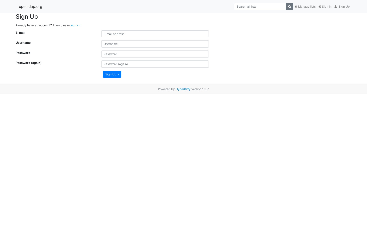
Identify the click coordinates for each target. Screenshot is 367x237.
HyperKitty (183, 89)
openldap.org (30, 6)
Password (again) (29, 63)
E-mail (20, 32)
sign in (75, 25)
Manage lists (306, 6)
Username (23, 42)
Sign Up (344, 6)
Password (23, 53)
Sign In (326, 6)
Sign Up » (112, 74)
